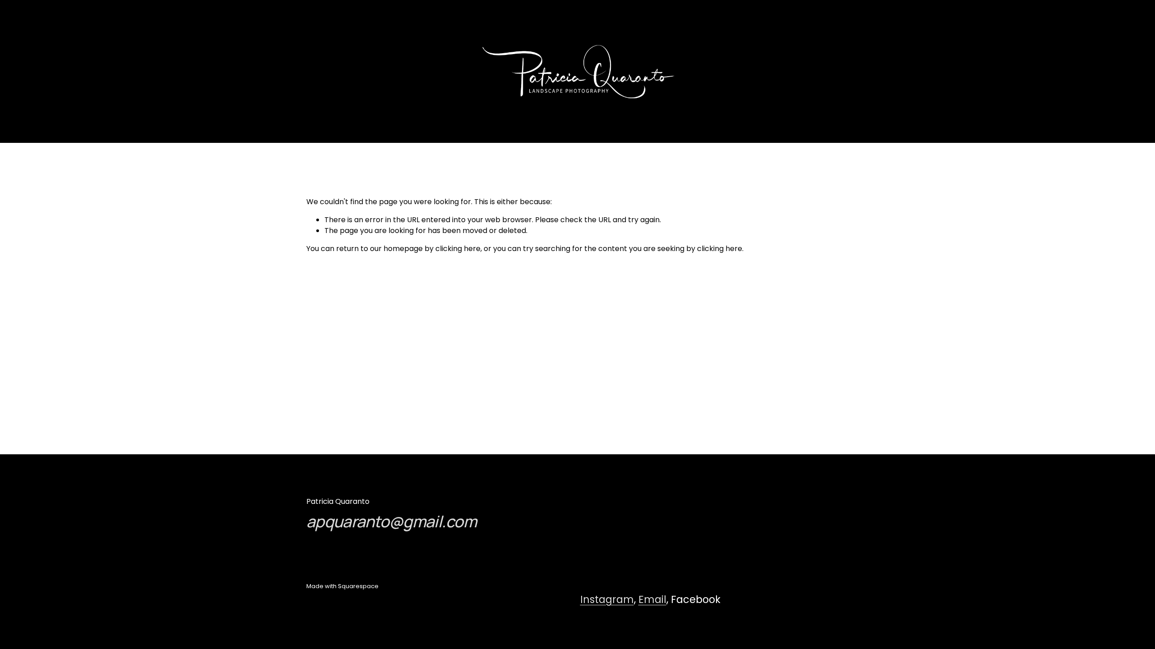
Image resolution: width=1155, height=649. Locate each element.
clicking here (457, 248)
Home (98, 71)
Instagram (607, 599)
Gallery (59, 71)
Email (652, 599)
